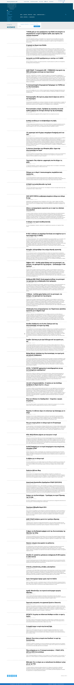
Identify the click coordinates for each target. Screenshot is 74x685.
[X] (63, 1)
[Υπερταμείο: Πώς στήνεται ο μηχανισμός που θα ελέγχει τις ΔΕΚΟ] (16, 164)
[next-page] (16, 676)
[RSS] (62, 1)
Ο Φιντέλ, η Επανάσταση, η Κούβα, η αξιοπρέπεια (40, 567)
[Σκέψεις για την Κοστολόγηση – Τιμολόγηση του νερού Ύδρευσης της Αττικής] (16, 499)
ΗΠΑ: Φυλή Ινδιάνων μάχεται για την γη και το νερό (41, 435)
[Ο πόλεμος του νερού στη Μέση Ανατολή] (16, 226)
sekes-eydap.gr (28, 73)
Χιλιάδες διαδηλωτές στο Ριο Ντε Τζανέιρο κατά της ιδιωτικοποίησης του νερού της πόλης (42, 324)
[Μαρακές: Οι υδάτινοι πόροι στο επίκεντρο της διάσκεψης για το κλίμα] (16, 415)
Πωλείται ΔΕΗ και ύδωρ (33, 470)
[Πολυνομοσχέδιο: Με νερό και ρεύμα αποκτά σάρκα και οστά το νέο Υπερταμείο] (16, 101)
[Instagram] (59, 1)
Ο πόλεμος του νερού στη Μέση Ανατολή (38, 222)
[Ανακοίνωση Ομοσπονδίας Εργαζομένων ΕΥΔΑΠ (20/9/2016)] (16, 486)
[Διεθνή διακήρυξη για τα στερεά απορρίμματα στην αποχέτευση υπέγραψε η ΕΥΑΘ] (16, 451)
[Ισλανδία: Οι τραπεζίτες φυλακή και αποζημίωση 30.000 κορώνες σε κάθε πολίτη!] (16, 559)
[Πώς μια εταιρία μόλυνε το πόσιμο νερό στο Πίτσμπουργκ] (16, 427)
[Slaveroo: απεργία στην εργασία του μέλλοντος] (16, 547)
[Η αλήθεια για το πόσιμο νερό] (16, 463)
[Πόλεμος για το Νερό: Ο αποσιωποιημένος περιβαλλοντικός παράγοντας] (16, 176)
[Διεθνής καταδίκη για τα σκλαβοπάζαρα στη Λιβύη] (16, 125)
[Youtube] (63, 2)
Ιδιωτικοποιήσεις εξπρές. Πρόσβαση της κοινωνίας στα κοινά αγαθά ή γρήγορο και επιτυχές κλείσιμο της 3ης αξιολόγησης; (44, 109)
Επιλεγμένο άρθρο (29, 46)
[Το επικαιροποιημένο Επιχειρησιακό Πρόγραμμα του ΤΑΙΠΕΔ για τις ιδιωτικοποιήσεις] (16, 89)
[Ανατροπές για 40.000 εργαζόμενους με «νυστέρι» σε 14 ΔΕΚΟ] (16, 62)
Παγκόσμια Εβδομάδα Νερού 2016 (36, 507)
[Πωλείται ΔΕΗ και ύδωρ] (16, 475)
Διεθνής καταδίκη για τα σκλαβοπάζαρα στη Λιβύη (41, 121)
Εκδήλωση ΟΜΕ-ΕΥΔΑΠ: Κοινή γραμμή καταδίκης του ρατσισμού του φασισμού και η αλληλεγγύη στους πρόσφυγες (45, 280)
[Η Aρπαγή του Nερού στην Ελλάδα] (16, 49)
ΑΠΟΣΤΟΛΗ (37, 26)
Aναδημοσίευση (28, 59)
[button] (66, 14)
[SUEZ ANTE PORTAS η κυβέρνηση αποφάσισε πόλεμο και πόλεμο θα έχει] (16, 200)
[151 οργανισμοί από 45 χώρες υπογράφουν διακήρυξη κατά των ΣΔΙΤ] (16, 137)
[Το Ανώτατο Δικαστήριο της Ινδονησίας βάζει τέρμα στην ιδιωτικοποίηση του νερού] (16, 153)
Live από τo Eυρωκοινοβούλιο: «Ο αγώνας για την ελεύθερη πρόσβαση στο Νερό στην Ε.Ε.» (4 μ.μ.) (44, 384)
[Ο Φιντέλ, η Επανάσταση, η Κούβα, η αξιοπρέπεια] (16, 571)
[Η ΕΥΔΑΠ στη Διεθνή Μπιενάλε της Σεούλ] (16, 188)
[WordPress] (64, 1)
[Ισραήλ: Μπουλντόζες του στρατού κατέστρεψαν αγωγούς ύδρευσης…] (16, 595)
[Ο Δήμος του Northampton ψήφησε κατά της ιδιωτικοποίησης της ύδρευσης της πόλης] (16, 535)
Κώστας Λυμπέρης (29, 112)
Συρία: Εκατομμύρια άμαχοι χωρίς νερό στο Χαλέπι (41, 579)
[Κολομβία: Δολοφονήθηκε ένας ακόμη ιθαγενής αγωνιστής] (16, 254)
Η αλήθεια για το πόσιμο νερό (35, 458)
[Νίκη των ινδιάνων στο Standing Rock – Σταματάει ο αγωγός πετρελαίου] (16, 403)
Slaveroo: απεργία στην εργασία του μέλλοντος (40, 543)
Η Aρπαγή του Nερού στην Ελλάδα (36, 45)
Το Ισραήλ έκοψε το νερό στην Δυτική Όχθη (39, 626)
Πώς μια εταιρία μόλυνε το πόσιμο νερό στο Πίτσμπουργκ (43, 423)
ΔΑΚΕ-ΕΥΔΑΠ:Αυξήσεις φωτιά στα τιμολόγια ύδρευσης (42, 519)
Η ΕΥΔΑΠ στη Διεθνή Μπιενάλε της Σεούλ (38, 184)
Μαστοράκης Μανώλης (29, 199)
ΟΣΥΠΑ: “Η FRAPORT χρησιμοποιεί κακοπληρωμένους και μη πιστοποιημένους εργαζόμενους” (44, 369)
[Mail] (60, 1)
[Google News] (64, 2)
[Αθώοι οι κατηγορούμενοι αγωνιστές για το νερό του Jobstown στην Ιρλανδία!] (16, 212)
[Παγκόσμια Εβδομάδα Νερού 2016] (16, 511)
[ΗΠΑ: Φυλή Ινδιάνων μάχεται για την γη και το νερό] (16, 439)
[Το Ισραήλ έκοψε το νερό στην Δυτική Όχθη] (16, 631)
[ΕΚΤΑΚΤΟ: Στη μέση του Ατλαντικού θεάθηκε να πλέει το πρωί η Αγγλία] (16, 619)
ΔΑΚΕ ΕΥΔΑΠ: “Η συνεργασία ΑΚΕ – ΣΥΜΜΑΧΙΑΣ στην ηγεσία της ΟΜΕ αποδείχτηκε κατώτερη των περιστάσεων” (45, 71)
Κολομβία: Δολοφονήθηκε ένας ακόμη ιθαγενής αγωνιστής (43, 249)
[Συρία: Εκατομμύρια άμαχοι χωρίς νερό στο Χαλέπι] (16, 583)
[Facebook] (58, 1)
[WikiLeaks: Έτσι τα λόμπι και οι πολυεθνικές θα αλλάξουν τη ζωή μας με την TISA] (16, 666)
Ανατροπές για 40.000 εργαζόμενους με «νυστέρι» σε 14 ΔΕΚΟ (44, 58)
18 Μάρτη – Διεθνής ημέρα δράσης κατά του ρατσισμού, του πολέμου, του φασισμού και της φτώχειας (44, 295)
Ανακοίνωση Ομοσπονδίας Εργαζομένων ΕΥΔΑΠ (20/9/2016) (44, 482)
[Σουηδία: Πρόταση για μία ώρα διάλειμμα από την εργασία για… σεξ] (16, 344)
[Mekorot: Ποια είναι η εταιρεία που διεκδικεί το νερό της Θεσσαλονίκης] (16, 642)
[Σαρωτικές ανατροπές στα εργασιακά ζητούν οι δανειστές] (16, 607)
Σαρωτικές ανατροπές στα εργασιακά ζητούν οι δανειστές (43, 602)
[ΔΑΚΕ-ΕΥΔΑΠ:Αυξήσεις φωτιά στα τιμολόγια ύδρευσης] (16, 523)
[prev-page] (8, 676)
